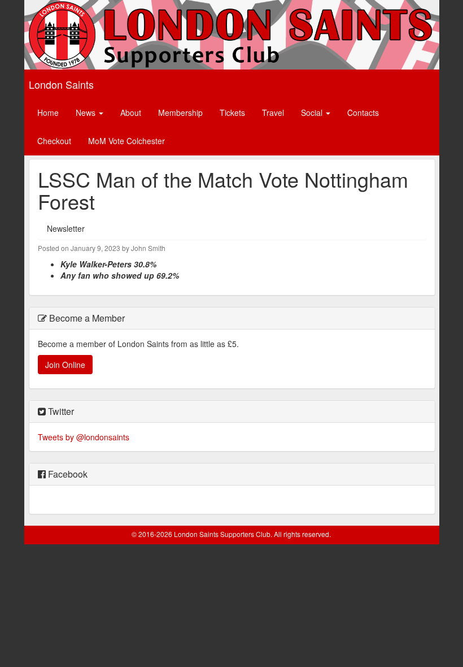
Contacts (363, 112)
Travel (273, 112)
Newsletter (66, 228)
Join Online (65, 364)
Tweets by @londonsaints (83, 437)
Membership (180, 112)
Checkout (54, 140)
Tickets (232, 112)
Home (48, 112)
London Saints (61, 84)
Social (313, 112)
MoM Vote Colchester (126, 140)
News (87, 112)
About (130, 112)
